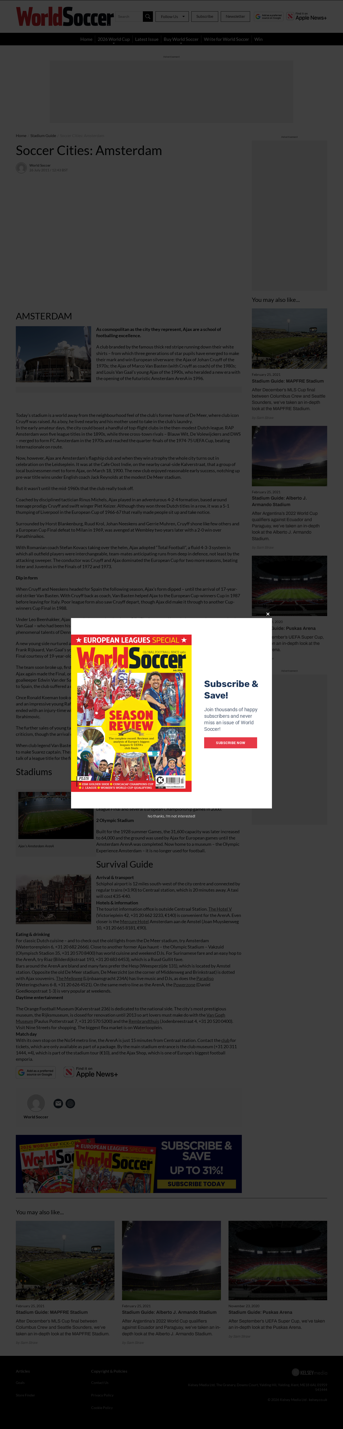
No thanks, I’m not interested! (171, 816)
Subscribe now (230, 743)
